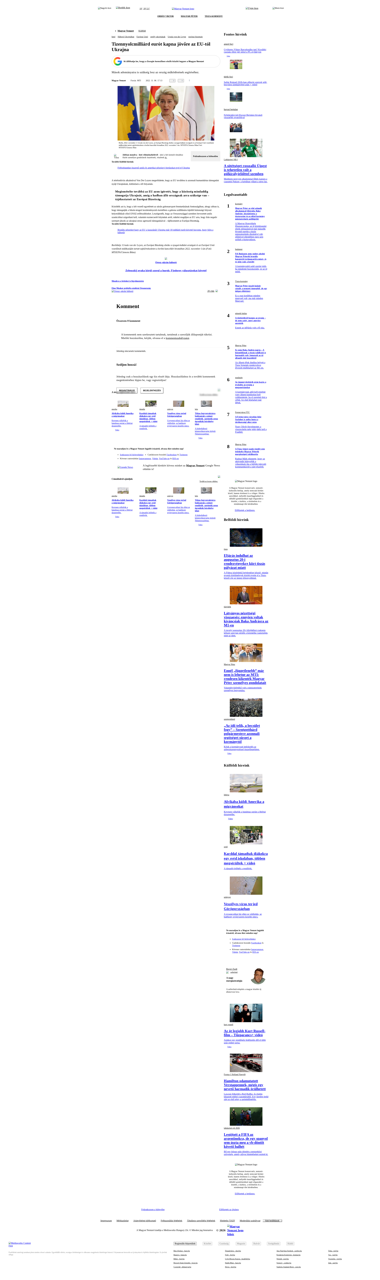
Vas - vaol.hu (333, 1255)
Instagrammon (145, 458)
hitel (113, 37)
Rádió (290, 1243)
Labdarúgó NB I (231, 159)
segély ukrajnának (157, 37)
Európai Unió (142, 37)
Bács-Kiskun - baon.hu (182, 1251)
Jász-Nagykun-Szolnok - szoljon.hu (289, 1251)
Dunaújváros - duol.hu (233, 1251)
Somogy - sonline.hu (284, 1263)
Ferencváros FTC (242, 412)
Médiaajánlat (123, 1221)
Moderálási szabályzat (250, 1221)
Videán (155, 458)
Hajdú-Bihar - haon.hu (233, 1263)
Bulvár (256, 1243)
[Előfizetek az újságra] (252, 8)
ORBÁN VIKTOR (165, 16)
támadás (142, 409)
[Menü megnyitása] (278, 8)
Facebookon (172, 455)
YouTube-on (164, 458)
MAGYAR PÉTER (189, 16)
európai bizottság (195, 37)
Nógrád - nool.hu (283, 1259)
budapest (238, 249)
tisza (226, 549)
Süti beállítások (272, 1221)
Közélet (207, 1243)
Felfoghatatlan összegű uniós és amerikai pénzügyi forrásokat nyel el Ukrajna (154, 167)
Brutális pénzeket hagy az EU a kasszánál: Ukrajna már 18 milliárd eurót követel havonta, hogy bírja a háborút (165, 231)
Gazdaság (224, 1243)
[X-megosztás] (212, 80)
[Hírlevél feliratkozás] (216, 449)
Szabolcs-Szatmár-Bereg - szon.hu (289, 1267)
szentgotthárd (229, 719)
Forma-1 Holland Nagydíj (235, 1074)
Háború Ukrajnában (126, 37)
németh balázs (241, 313)
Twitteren (183, 455)
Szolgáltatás (273, 1243)
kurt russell (228, 1024)
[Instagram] (210, 453)
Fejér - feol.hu (230, 1255)
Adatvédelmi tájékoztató (144, 1221)
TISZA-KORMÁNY (214, 16)
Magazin (241, 1243)
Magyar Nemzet (126, 31)
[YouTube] (210, 457)
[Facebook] (204, 453)
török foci (228, 77)
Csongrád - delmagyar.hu (182, 1267)
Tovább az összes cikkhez (209, 481)
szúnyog (170, 409)
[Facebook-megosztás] (218, 80)
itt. (166, 157)
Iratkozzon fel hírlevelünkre (131, 455)
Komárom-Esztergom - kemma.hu (288, 1255)
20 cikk (210, 291)
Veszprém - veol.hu (335, 1259)
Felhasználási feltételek (171, 1221)
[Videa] (204, 457)
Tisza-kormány (241, 281)
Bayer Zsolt (231, 969)
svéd (226, 847)
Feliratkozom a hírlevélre (205, 156)
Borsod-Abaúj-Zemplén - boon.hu (186, 1263)
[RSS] (216, 457)
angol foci (228, 44)
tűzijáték (227, 607)
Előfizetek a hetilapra (245, 510)
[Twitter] (216, 453)
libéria (226, 795)
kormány (239, 204)
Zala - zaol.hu (333, 1263)
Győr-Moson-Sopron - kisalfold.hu (237, 1259)
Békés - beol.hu (179, 1259)
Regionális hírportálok (185, 1243)
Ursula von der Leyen (177, 37)
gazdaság (239, 378)
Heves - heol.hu (230, 1267)
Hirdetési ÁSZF (227, 1221)
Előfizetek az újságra (229, 1209)
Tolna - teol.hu (333, 1251)
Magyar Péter (240, 345)
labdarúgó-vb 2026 (232, 1128)
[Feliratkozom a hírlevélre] (123, 9)
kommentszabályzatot (177, 338)
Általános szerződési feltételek (201, 1221)
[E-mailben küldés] (206, 80)
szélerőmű (234, 972)
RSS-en (175, 458)
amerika (114, 409)
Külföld (142, 31)
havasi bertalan (231, 109)
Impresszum (106, 1221)
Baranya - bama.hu (180, 1255)
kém (196, 409)
